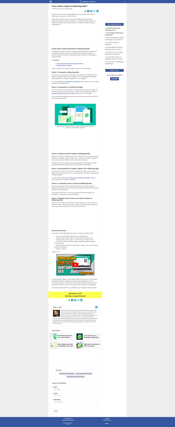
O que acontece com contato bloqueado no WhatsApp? (114, 53)
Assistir (114, 79)
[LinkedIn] (96, 307)
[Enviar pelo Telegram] (91, 11)
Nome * (55, 387)
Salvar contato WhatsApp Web (84, 373)
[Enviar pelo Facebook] (88, 11)
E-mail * (55, 393)
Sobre (107, 423)
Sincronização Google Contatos (75, 376)
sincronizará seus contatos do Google (78, 178)
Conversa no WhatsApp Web (67, 373)
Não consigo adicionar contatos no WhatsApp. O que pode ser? (114, 38)
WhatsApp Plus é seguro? (64, 65)
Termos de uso (107, 420)
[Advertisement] (75, 36)
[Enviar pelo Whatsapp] (85, 11)
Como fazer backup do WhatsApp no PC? (112, 29)
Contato (107, 418)
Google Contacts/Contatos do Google (63, 93)
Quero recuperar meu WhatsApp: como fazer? (70, 63)
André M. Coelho (69, 8)
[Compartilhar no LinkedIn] (97, 11)
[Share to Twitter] (94, 11)
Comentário (56, 399)
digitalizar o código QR (73, 81)
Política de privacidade (68, 420)
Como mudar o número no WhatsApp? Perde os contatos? (114, 58)
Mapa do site (68, 418)
